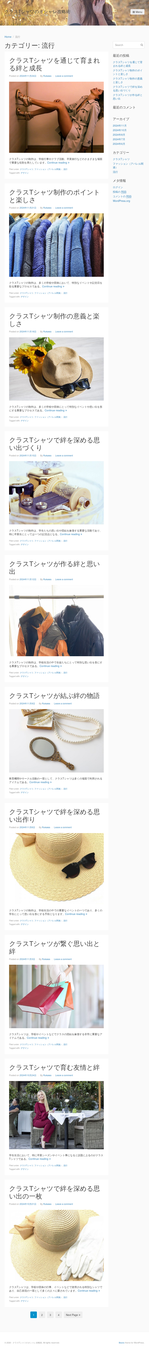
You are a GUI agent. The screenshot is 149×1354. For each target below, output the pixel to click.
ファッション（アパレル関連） (48, 169)
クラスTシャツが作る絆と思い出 (54, 567)
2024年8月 (119, 134)
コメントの (122, 196)
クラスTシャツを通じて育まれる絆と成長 (54, 63)
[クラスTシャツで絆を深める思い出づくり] (56, 492)
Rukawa (47, 75)
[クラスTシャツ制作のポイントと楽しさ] (56, 245)
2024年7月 (119, 139)
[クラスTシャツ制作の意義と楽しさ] (56, 368)
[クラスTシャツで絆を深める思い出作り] (56, 868)
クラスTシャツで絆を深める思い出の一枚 (54, 1191)
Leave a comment (64, 75)
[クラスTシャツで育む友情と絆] (56, 1114)
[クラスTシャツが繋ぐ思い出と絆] (56, 996)
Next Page (72, 1315)
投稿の (119, 191)
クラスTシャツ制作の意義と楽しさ (54, 319)
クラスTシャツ (26, 169)
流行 (65, 169)
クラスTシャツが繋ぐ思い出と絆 (54, 946)
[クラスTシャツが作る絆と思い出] (56, 620)
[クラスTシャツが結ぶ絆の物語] (56, 740)
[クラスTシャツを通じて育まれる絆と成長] (56, 117)
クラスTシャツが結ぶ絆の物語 (54, 695)
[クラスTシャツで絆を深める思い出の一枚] (56, 1245)
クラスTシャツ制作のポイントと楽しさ (54, 195)
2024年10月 (120, 130)
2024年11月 (120, 125)
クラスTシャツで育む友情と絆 (54, 1067)
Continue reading (57, 162)
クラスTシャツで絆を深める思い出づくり (54, 443)
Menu (139, 12)
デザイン (25, 172)
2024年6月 (119, 144)
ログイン (118, 187)
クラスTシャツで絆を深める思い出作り (54, 815)
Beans (121, 1342)
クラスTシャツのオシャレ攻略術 (37, 11)
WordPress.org (121, 201)
